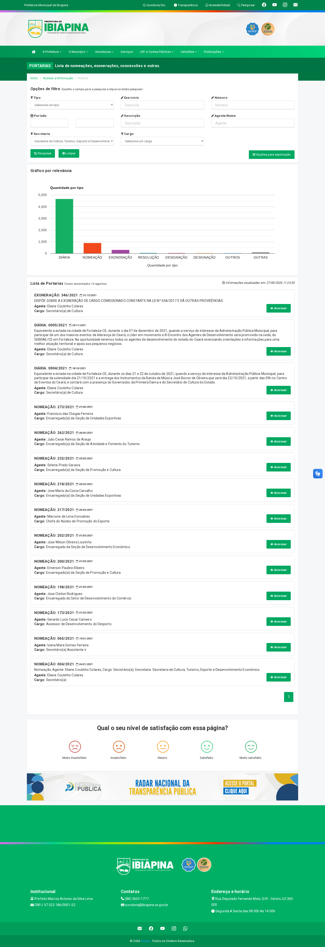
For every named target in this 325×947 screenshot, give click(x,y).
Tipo (36, 97)
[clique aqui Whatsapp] (185, 928)
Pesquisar (44, 153)
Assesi (146, 941)
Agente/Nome (225, 116)
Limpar (70, 153)
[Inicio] (33, 52)
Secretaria (41, 134)
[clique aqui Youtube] (162, 928)
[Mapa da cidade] (162, 823)
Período (39, 116)
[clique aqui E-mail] (140, 928)
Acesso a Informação (58, 78)
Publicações (213, 52)
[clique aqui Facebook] (151, 928)
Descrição (131, 116)
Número (220, 97)
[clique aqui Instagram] (174, 928)
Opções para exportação (273, 154)
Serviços (127, 52)
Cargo (128, 134)
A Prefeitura (51, 52)
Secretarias (103, 52)
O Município (77, 52)
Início (34, 78)
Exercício (131, 97)
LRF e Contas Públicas (156, 52)
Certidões (188, 52)
